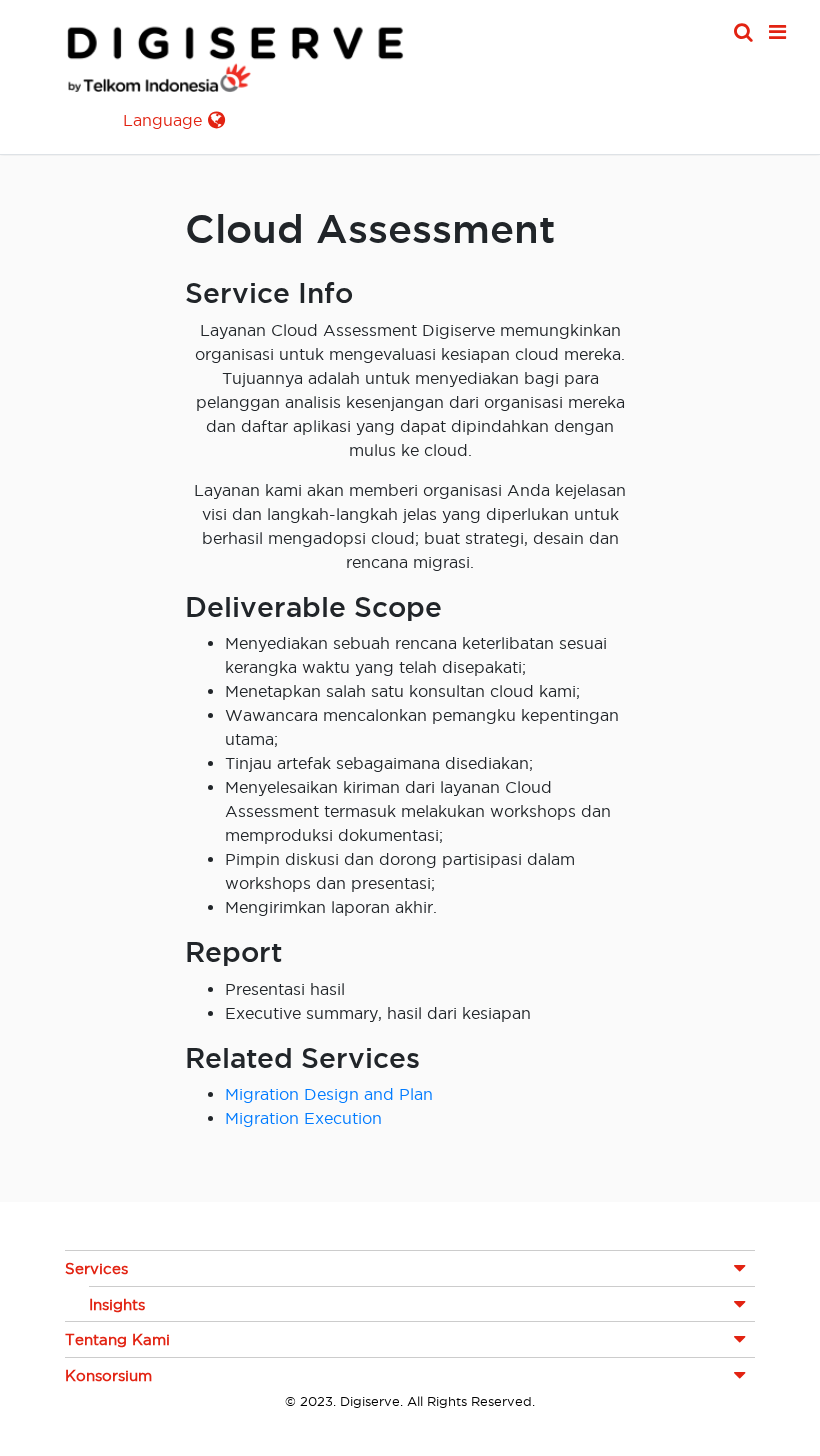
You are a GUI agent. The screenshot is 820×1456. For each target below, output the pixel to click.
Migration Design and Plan (329, 1094)
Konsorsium (108, 1375)
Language (162, 120)
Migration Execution (303, 1118)
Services (96, 1268)
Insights (117, 1304)
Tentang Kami (117, 1339)
